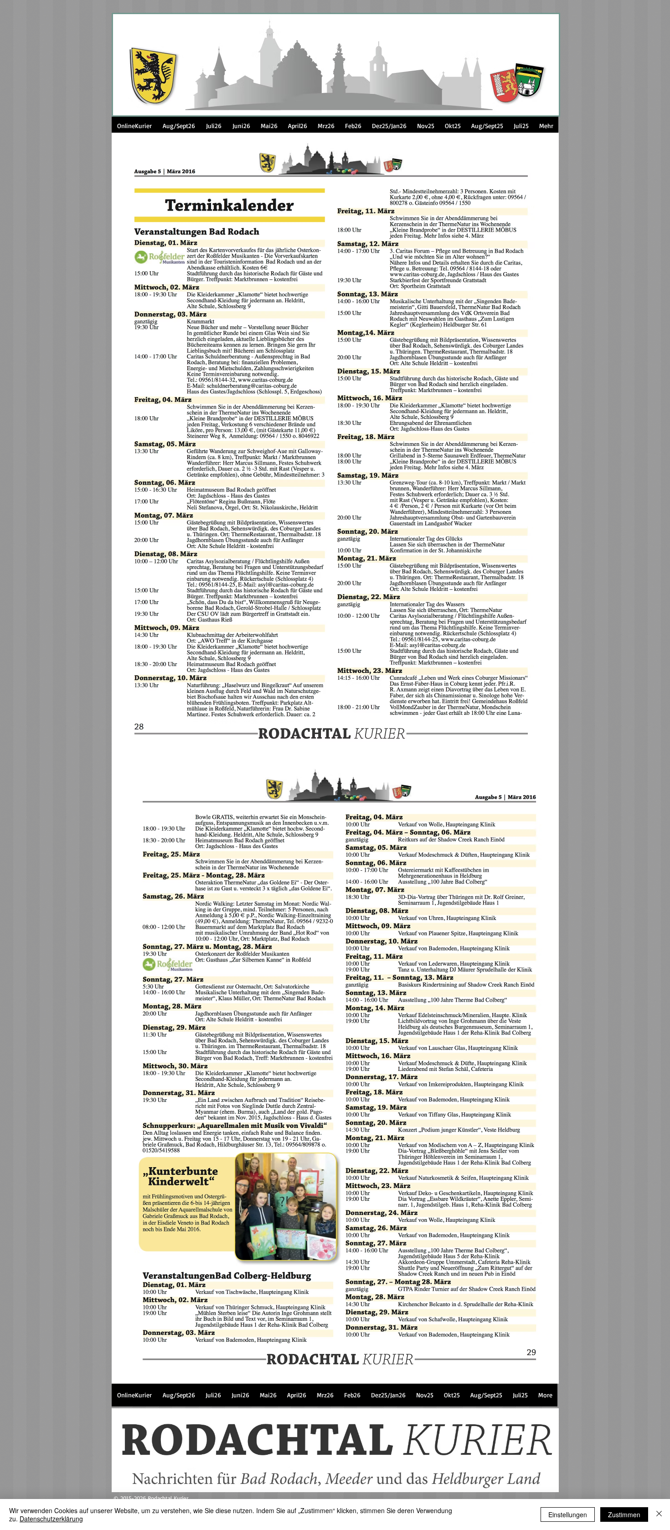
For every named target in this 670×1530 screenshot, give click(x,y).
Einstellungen (567, 1514)
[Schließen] (659, 1514)
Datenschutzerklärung (51, 1518)
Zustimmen (624, 1514)
